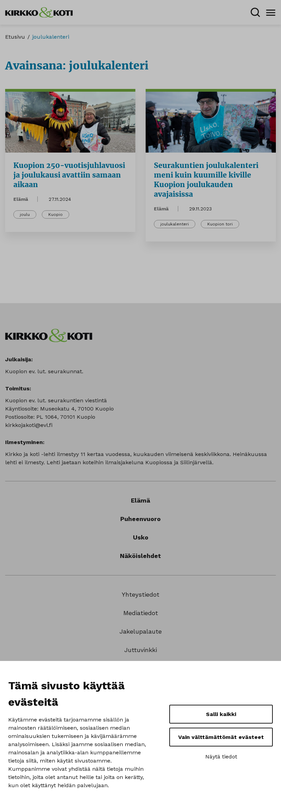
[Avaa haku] (255, 12)
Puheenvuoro (140, 518)
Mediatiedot (140, 612)
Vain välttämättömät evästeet (221, 737)
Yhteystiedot (140, 594)
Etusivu (15, 37)
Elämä (20, 199)
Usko (140, 537)
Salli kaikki (221, 714)
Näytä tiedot (221, 756)
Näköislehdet (140, 555)
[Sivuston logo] (39, 12)
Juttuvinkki (140, 649)
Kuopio (55, 214)
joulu (25, 214)
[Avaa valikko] (271, 12)
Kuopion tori (220, 224)
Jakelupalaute (141, 631)
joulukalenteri (174, 224)
